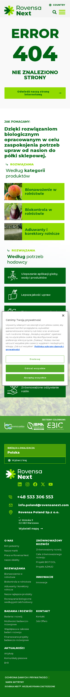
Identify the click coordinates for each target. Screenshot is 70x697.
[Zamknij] (63, 315)
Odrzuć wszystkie (35, 368)
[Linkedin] (20, 484)
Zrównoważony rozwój (48, 549)
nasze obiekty (11, 560)
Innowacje (44, 577)
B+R (6, 662)
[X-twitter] (43, 484)
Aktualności (14, 648)
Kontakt (43, 611)
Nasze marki (11, 550)
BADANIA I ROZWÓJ (18, 611)
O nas (8, 540)
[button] (54, 12)
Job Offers (41, 621)
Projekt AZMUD (44, 566)
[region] (35, 348)
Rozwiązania (14, 568)
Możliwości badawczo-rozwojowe (16, 623)
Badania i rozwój (13, 616)
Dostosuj (35, 359)
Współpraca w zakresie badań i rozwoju (16, 631)
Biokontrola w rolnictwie (17, 581)
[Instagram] (27, 484)
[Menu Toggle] (62, 12)
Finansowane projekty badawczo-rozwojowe (16, 638)
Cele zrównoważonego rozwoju (49, 556)
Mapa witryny (15, 682)
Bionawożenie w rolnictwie (13, 575)
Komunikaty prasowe (15, 658)
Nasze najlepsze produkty (18, 594)
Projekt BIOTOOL (46, 562)
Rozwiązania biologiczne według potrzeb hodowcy (18, 600)
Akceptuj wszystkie (35, 377)
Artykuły (8, 653)
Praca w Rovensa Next (16, 555)
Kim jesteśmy (11, 546)
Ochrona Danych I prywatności (26, 677)
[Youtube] (51, 484)
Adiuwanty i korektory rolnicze (16, 588)
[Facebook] (35, 484)
